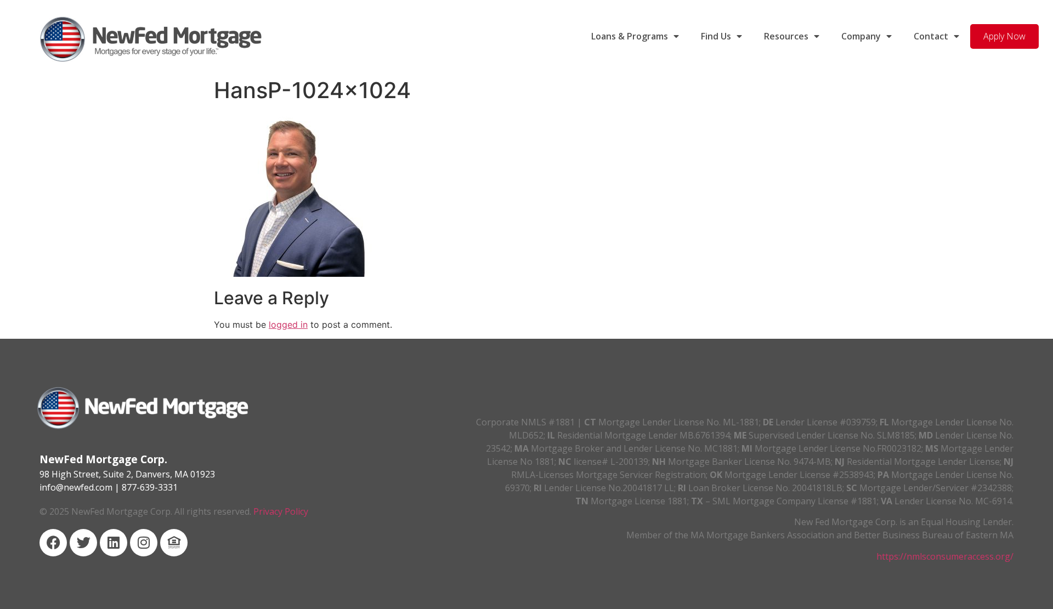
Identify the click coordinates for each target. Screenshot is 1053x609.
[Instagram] (143, 542)
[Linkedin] (113, 542)
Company (861, 36)
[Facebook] (53, 542)
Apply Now (1004, 36)
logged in (288, 324)
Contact (931, 36)
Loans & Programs (629, 36)
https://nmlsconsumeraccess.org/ (945, 556)
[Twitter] (83, 542)
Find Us (716, 36)
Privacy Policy (280, 511)
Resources (786, 36)
